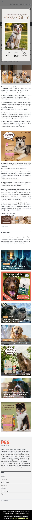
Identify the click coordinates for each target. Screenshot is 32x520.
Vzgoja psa (6, 263)
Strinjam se (22, 518)
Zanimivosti (4, 485)
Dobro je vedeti (5, 482)
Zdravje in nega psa (8, 340)
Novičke (5, 316)
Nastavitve (14, 518)
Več (11, 518)
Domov (3, 476)
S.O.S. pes (3, 488)
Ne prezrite (4, 479)
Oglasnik (3, 494)
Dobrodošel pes (5, 491)
